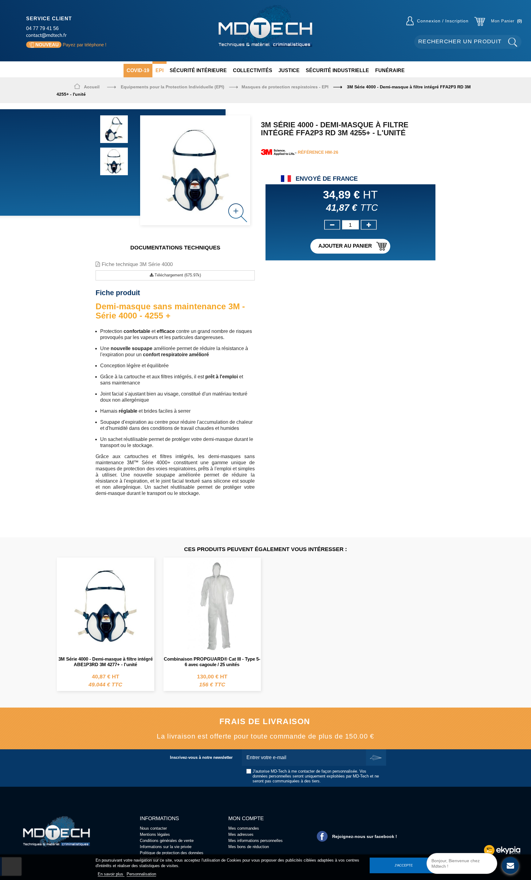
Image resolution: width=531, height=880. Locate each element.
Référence (311, 152)
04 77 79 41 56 (42, 28)
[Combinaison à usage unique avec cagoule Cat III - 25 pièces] (212, 605)
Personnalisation (141, 874)
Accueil (92, 86)
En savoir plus (111, 874)
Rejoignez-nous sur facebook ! (364, 836)
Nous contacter (153, 828)
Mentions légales (155, 834)
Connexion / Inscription (443, 20)
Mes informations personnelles (255, 840)
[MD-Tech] (265, 27)
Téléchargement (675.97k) (177, 275)
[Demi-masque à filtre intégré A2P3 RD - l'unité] (114, 129)
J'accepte (404, 865)
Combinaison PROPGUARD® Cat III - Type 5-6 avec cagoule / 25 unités (212, 661)
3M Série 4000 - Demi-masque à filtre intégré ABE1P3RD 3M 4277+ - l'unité (105, 661)
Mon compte (246, 818)
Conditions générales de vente (167, 840)
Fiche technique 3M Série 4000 (136, 264)
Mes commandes (243, 828)
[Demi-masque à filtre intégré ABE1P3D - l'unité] (105, 605)
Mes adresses (241, 834)
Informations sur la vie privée (165, 846)
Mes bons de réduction (248, 846)
